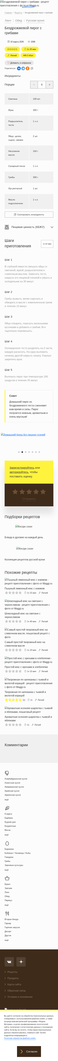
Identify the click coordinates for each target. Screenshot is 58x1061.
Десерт (8, 931)
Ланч (8, 20)
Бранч (7, 884)
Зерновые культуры (14, 865)
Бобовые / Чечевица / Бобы (17, 853)
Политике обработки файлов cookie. (20, 1038)
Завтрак (8, 888)
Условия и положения (19, 997)
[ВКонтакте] (19, 68)
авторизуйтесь (19, 472)
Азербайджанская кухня (16, 779)
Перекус (8, 900)
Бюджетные (10, 826)
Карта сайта (14, 984)
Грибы (7, 861)
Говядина (9, 857)
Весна (7, 830)
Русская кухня (35, 20)
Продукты (13, 978)
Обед (18, 20)
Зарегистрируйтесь (22, 467)
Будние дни (10, 822)
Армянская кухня (13, 795)
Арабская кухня (12, 791)
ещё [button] (7, 799)
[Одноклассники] (27, 68)
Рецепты (12, 972)
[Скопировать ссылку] (32, 68)
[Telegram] (23, 68)
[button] (19, 452)
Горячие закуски (12, 927)
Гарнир (8, 923)
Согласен (31, 1051)
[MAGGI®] (29, 9)
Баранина (9, 849)
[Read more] (24, 531)
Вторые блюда (11, 919)
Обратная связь (16, 990)
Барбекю (9, 818)
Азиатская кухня (12, 783)
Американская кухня (14, 787)
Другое (8, 935)
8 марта (8, 814)
